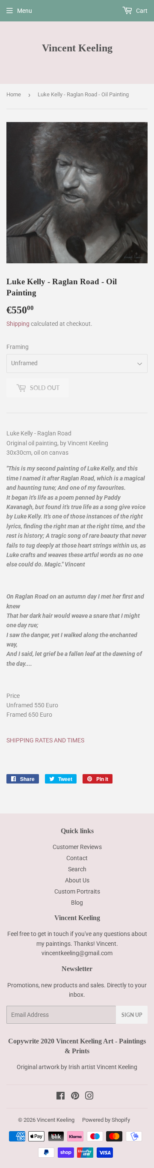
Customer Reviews (77, 846)
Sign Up (131, 1015)
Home (13, 94)
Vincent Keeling (77, 48)
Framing (17, 346)
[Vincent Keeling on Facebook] (60, 1097)
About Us (77, 880)
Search (77, 869)
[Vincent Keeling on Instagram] (89, 1097)
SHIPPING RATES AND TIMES (46, 740)
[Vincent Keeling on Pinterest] (75, 1097)
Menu (24, 10)
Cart (141, 10)
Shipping (18, 323)
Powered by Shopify (106, 1120)
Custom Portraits (77, 891)
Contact (77, 858)
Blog (77, 902)
